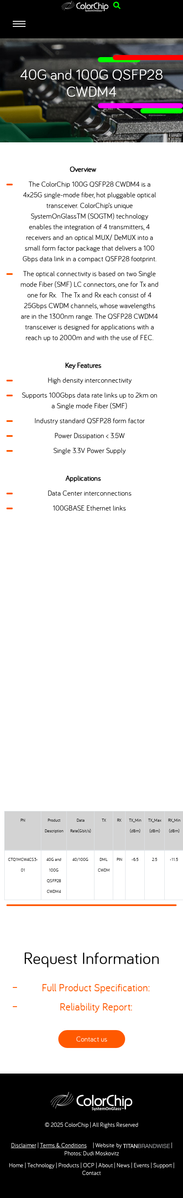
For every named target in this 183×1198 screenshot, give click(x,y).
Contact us (91, 1038)
